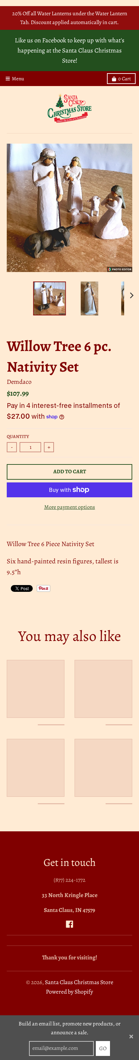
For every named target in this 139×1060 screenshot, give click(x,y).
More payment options (69, 507)
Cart (124, 78)
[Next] (131, 295)
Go (103, 1048)
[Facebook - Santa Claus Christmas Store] (69, 924)
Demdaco (19, 381)
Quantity (18, 436)
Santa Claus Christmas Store (79, 982)
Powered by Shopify (69, 992)
